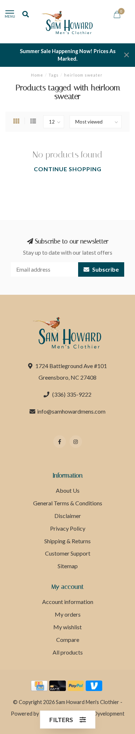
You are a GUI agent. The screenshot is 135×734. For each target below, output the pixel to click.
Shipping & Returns (67, 540)
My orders (68, 614)
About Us (68, 490)
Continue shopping (68, 168)
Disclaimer (67, 515)
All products (68, 652)
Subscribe (105, 269)
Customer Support (67, 553)
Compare (67, 639)
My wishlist (67, 626)
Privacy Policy (67, 528)
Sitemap (68, 565)
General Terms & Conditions (67, 503)
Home (37, 75)
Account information (67, 601)
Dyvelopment (109, 714)
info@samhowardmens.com (71, 411)
